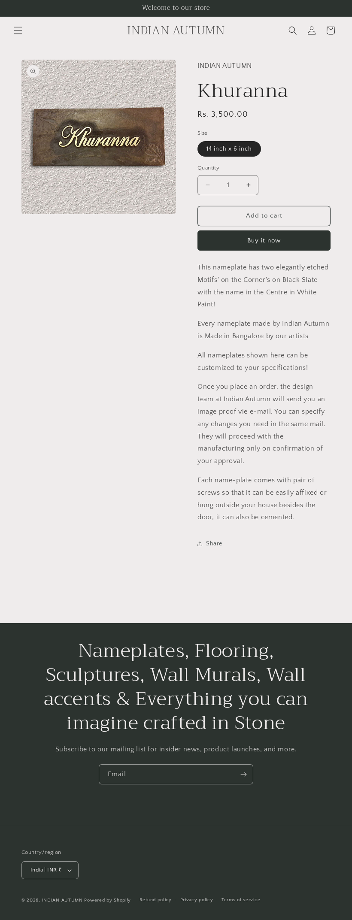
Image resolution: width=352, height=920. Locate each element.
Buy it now (264, 240)
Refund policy (156, 899)
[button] (18, 30)
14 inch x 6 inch (229, 148)
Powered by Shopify (107, 900)
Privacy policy (196, 899)
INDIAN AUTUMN (62, 900)
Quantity (208, 168)
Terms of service (241, 899)
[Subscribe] (243, 774)
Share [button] (214, 543)
